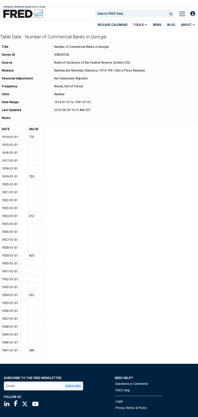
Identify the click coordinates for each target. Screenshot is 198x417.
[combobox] (131, 14)
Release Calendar (112, 25)
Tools (138, 25)
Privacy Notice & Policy (131, 408)
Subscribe (73, 386)
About (186, 25)
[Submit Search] (171, 14)
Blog (171, 25)
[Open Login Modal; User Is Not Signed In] (192, 13)
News (157, 25)
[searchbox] (132, 14)
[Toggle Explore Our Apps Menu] (182, 13)
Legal (119, 401)
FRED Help (122, 390)
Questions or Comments (131, 384)
